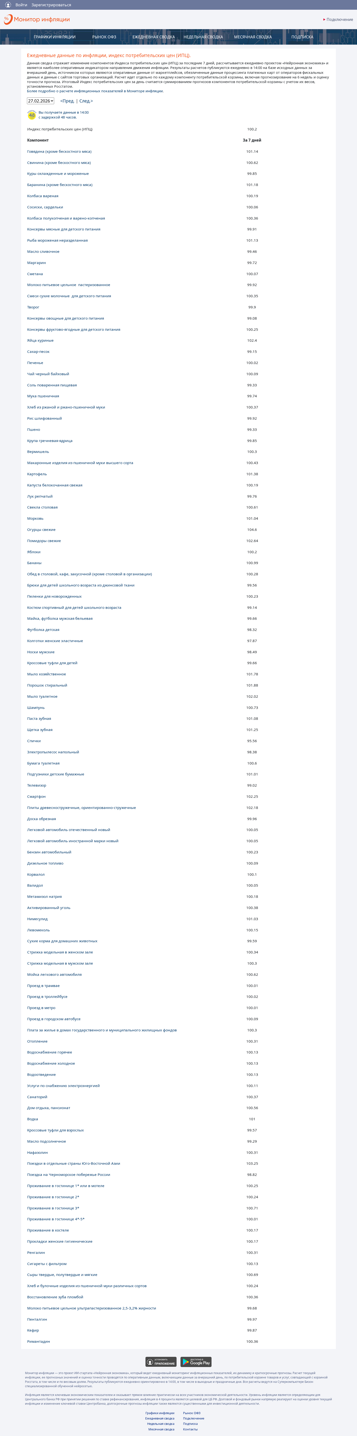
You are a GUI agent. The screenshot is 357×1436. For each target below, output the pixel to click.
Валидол (35, 885)
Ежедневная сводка (159, 1418)
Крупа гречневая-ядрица (50, 440)
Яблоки (34, 551)
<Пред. (68, 101)
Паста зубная (39, 718)
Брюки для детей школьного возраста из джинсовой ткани (81, 585)
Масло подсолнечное (46, 1141)
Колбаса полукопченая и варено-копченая (66, 218)
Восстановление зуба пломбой (55, 1296)
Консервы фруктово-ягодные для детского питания (73, 329)
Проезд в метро (41, 1007)
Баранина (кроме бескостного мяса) (60, 184)
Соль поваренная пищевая (52, 384)
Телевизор (36, 785)
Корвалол (36, 874)
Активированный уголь (48, 907)
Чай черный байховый (48, 373)
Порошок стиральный (47, 685)
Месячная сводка (161, 1429)
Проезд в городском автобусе (54, 1018)
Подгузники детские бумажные (55, 774)
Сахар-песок (38, 351)
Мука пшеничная (43, 395)
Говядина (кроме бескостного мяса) (59, 151)
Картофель (37, 473)
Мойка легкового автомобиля (54, 974)
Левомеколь (38, 929)
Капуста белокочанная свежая (54, 485)
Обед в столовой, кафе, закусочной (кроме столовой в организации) (89, 573)
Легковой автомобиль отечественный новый (68, 829)
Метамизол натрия (44, 896)
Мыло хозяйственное (46, 673)
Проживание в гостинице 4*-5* (56, 1218)
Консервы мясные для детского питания (63, 229)
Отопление (37, 1041)
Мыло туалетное (42, 696)
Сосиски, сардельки (45, 206)
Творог (33, 307)
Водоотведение (41, 1074)
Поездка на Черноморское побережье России (68, 1174)
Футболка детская (43, 629)
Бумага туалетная (43, 763)
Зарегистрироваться (51, 5)
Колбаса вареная (42, 195)
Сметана (35, 273)
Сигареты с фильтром (47, 1263)
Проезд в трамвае (43, 985)
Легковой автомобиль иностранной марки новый (73, 840)
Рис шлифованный (44, 418)
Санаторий (37, 1096)
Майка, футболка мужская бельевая (60, 618)
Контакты (190, 1429)
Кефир (33, 1330)
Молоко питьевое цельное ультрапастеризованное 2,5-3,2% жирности (91, 1308)
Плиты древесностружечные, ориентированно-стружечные (81, 807)
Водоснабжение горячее (49, 1052)
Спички (34, 740)
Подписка (190, 1423)
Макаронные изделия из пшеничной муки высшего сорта (80, 462)
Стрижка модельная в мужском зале (60, 963)
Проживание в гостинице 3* (53, 1208)
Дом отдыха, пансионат (48, 1107)
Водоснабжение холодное (51, 1063)
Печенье (35, 362)
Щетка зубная (39, 729)
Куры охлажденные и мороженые (58, 173)
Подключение (193, 1418)
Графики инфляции (159, 1413)
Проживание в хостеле (48, 1230)
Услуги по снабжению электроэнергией (63, 1085)
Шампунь (36, 707)
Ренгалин (36, 1252)
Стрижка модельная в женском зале (60, 952)
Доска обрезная (41, 818)
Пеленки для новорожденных (54, 596)
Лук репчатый (40, 496)
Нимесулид (37, 918)
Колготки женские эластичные (55, 640)
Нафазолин (37, 1152)
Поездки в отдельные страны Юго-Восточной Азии (73, 1163)
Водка (32, 1118)
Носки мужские (41, 651)
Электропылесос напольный (53, 751)
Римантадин (38, 1341)
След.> (86, 101)
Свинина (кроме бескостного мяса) (59, 162)
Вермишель (38, 451)
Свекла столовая (42, 507)
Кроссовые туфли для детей (52, 662)
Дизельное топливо (45, 863)
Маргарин (36, 262)
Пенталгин (37, 1319)
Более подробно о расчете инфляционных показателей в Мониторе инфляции (95, 91)
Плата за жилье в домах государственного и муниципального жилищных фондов (102, 1030)
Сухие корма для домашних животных (62, 940)
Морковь (35, 518)
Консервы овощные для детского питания (65, 318)
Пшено (33, 429)
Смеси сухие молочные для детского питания (69, 295)
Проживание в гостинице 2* (53, 1196)
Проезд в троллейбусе (47, 996)
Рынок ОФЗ (192, 1413)
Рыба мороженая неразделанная (57, 240)
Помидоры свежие (44, 540)
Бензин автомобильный (49, 852)
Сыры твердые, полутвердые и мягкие (62, 1274)
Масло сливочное (43, 251)
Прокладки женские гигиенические (60, 1241)
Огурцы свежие (41, 529)
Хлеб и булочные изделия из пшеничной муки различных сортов (87, 1285)
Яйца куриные (40, 340)
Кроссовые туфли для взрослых (55, 1130)
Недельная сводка (160, 1423)
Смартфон (36, 796)
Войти (21, 5)
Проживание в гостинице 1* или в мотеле (65, 1185)
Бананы (34, 562)
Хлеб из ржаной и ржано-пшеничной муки (66, 407)
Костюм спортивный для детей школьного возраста (74, 607)
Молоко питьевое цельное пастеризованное (68, 284)
